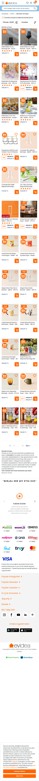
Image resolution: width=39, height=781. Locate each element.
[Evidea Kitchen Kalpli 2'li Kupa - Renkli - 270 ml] (28, 209)
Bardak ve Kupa (7, 27)
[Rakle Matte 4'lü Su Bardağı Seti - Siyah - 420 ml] (10, 36)
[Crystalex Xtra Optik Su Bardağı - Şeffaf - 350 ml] (28, 140)
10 (23, 446)
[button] (34, 501)
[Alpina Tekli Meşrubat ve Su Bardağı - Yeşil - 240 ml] (28, 415)
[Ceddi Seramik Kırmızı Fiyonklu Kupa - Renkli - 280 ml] (28, 243)
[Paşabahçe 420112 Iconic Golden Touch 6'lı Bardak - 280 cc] (10, 140)
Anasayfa (5, 14)
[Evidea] (11, 3)
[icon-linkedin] (25, 615)
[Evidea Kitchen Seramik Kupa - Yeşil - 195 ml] (28, 381)
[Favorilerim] (27, 3)
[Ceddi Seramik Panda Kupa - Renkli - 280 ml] (28, 312)
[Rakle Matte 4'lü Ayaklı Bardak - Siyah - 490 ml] (28, 36)
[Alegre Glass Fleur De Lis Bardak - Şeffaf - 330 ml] (10, 278)
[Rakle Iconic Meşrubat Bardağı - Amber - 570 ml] (10, 381)
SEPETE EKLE (17, 54)
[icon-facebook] (11, 615)
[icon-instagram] (4, 615)
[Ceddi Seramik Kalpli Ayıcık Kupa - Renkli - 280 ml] (10, 347)
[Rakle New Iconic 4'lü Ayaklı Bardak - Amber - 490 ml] (10, 105)
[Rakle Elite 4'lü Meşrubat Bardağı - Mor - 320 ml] (10, 71)
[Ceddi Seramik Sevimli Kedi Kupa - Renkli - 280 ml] (10, 312)
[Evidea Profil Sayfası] (31, 3)
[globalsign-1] (12, 657)
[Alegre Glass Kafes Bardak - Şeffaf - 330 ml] (28, 278)
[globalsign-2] (26, 657)
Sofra (13, 14)
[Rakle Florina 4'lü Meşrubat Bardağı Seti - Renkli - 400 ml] (28, 347)
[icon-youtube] (18, 615)
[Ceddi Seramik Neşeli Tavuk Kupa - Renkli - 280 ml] (10, 243)
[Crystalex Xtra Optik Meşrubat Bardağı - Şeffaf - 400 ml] (10, 174)
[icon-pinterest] (32, 615)
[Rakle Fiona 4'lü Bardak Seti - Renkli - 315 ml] (28, 105)
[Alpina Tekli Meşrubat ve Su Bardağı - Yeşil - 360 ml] (10, 415)
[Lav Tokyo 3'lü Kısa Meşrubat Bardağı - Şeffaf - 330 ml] (28, 174)
